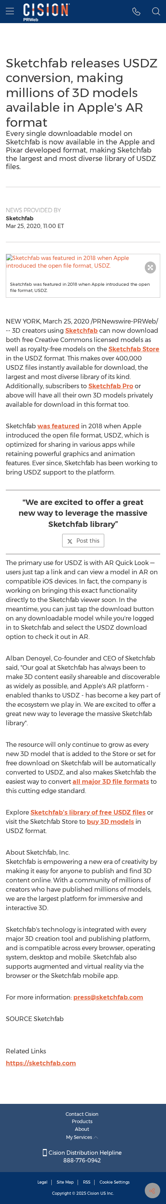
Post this (87, 540)
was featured (58, 426)
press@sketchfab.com (108, 997)
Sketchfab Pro (110, 386)
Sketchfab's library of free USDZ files (88, 812)
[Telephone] (136, 11)
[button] (83, 262)
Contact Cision (82, 1114)
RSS (86, 1182)
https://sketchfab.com (41, 1063)
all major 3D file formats (111, 781)
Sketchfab (81, 330)
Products (82, 1121)
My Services (79, 1137)
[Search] (156, 11)
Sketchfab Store (133, 349)
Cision (93, 1193)
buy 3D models (110, 821)
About (82, 1129)
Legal (42, 1182)
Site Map (65, 1182)
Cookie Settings (115, 1182)
